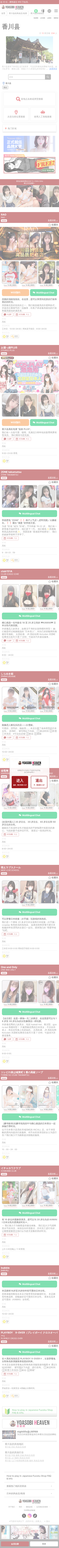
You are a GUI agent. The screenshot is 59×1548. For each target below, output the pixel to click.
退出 (39, 782)
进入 (20, 782)
